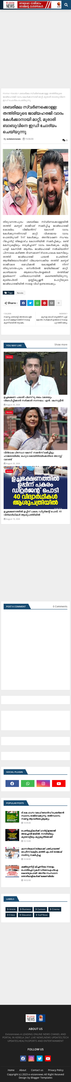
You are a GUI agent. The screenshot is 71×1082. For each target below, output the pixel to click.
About (22, 1070)
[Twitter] (30, 303)
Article (12, 909)
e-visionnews (35, 1074)
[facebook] (12, 783)
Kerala (14, 93)
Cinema (55, 909)
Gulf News (43, 914)
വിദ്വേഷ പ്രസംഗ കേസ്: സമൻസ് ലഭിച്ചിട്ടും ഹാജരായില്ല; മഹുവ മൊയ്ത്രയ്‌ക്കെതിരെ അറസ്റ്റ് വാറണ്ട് (33, 456)
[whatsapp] (28, 783)
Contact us (37, 1070)
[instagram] (43, 783)
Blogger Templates (41, 1077)
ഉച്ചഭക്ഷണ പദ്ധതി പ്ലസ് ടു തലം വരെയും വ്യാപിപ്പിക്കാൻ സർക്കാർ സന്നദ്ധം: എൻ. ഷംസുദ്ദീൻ (33, 398)
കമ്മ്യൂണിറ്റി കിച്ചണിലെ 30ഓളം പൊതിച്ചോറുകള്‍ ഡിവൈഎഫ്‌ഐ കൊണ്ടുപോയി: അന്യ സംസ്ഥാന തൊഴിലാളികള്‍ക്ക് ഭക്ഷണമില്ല (39, 871)
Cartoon (41, 909)
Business (26, 909)
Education (26, 914)
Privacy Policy (55, 1070)
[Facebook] (23, 303)
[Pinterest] (44, 303)
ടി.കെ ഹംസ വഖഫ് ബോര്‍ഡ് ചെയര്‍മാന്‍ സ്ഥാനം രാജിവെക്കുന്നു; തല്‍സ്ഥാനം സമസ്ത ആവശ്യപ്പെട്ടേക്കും (42, 815)
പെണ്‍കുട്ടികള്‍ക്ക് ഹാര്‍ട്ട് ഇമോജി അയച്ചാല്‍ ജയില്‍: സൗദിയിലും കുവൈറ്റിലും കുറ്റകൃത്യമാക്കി (38, 833)
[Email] (51, 303)
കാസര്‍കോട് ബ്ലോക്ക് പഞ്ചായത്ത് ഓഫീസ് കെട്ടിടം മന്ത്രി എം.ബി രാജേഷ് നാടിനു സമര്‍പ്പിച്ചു (41, 851)
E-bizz (12, 914)
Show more (60, 344)
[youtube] (59, 783)
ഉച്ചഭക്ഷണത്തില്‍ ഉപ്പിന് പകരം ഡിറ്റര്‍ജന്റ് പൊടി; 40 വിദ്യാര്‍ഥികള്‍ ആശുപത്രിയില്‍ (33, 513)
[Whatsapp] (37, 303)
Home (6, 93)
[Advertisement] (35, 47)
